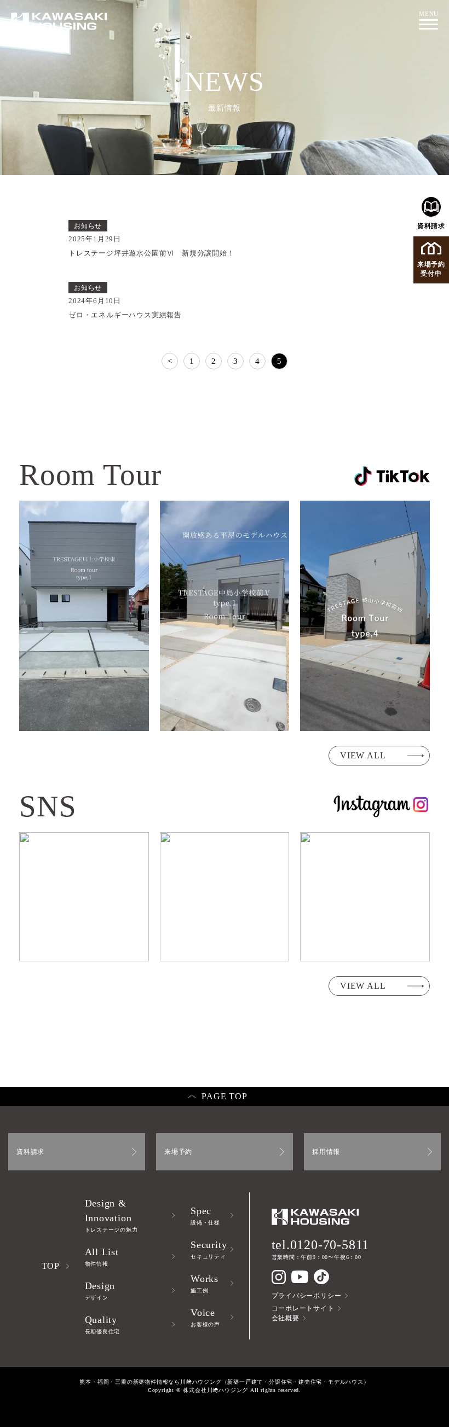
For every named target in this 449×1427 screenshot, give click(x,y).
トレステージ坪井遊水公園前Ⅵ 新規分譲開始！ (151, 253)
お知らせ (88, 226)
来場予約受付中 (431, 268)
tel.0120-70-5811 (321, 1245)
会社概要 (286, 1318)
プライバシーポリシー (307, 1296)
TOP (51, 1266)
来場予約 (178, 1152)
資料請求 (431, 226)
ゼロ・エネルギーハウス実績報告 (125, 315)
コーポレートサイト (303, 1308)
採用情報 (326, 1152)
